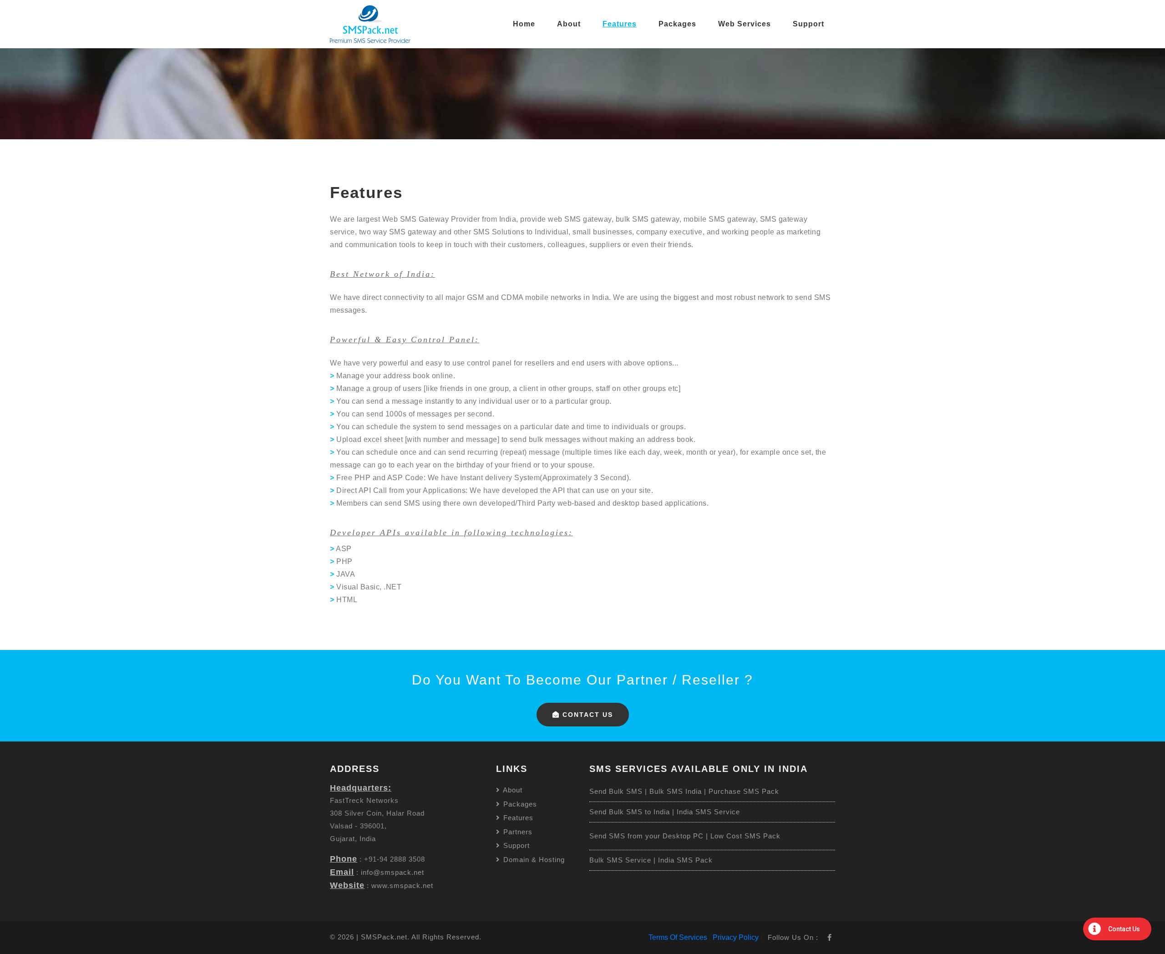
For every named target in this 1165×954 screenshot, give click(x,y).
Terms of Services (677, 937)
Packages (677, 24)
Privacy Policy (736, 937)
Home (524, 24)
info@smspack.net (392, 872)
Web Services (744, 24)
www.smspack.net (402, 885)
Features (620, 24)
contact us (586, 714)
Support (808, 24)
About (569, 24)
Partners (516, 832)
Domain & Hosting (533, 859)
